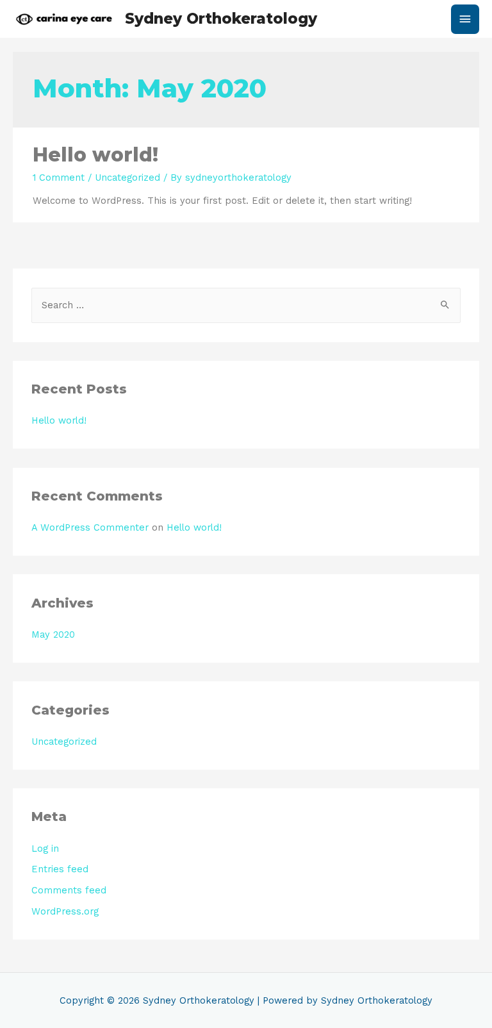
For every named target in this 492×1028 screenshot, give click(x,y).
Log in (45, 848)
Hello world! (95, 155)
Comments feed (68, 890)
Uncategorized (127, 177)
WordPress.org (65, 911)
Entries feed (59, 869)
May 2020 (53, 634)
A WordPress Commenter (90, 527)
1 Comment (59, 177)
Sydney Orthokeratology (221, 19)
